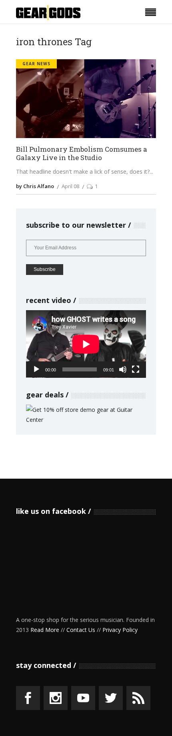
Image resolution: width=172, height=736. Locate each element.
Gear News (36, 63)
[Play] (36, 369)
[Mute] (123, 369)
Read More (44, 630)
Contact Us (80, 630)
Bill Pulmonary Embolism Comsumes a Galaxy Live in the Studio (81, 153)
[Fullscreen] (136, 369)
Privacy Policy (120, 630)
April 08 (70, 186)
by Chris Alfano (35, 186)
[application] (86, 344)
